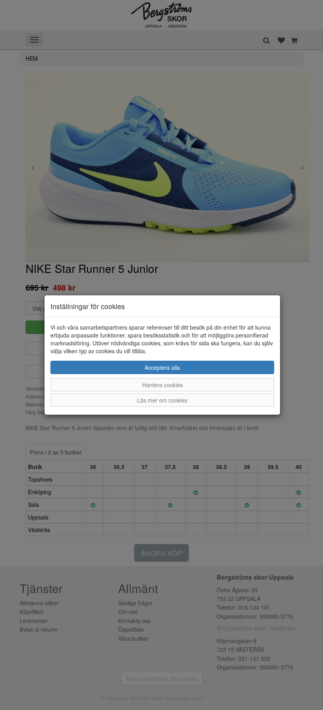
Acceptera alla (162, 367)
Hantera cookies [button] (162, 385)
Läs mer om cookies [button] (162, 400)
